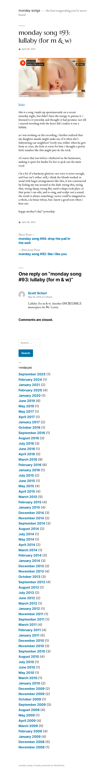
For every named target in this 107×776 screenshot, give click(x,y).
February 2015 (30, 502)
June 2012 (27, 598)
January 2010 (29, 683)
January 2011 (29, 635)
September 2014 (32, 523)
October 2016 (29, 427)
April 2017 (27, 417)
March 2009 (28, 726)
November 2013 (31, 571)
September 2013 (32, 582)
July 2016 (26, 443)
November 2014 (31, 518)
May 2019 (26, 406)
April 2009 (27, 721)
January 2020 (30, 395)
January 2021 (29, 385)
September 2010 (32, 651)
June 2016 (27, 449)
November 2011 (31, 614)
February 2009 (30, 731)
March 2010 (28, 678)
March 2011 (28, 625)
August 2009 (29, 710)
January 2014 (29, 561)
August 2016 (29, 438)
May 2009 (27, 715)
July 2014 (26, 534)
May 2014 (26, 539)
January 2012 (29, 609)
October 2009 (30, 699)
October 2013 (29, 577)
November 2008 (31, 747)
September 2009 (32, 705)
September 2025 (32, 374)
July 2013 (26, 593)
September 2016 (32, 433)
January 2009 (30, 737)
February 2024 (30, 380)
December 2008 (31, 742)
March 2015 (28, 497)
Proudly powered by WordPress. (49, 765)
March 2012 (28, 603)
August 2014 (29, 529)
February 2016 (30, 465)
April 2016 (27, 454)
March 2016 (28, 459)
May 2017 (26, 411)
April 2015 (27, 491)
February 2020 (30, 390)
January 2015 (29, 507)
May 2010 (26, 673)
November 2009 (31, 694)
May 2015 (26, 486)
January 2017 (29, 422)
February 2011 (30, 630)
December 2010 (31, 641)
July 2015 (26, 475)
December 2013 (31, 566)
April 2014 (27, 545)
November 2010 (31, 646)
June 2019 (27, 401)
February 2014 (30, 555)
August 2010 (29, 657)
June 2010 (27, 667)
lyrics (22, 104)
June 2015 (27, 481)
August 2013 (29, 587)
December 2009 (31, 689)
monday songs (29, 10)
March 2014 (28, 550)
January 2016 (29, 470)
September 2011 (31, 619)
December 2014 (31, 513)
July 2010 (26, 662)
